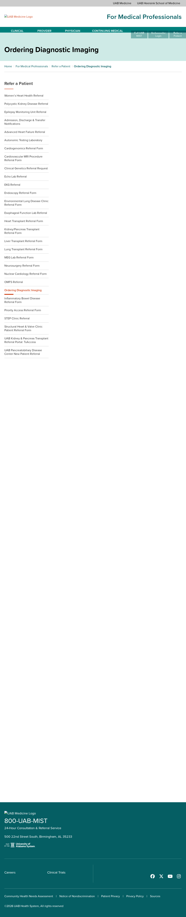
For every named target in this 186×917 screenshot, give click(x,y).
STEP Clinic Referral (17, 318)
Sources (155, 896)
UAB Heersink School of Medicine (158, 3)
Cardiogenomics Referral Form (23, 148)
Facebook (152, 876)
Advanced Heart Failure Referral (24, 132)
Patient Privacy (110, 896)
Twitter (161, 876)
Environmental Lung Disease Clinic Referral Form (26, 203)
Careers (9, 872)
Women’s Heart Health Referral (23, 95)
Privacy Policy (135, 896)
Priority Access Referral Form (22, 310)
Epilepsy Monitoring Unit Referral (25, 112)
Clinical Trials (56, 872)
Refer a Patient (18, 83)
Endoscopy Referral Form (20, 193)
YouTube (170, 876)
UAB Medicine (122, 3)
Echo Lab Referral (15, 176)
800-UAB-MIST (26, 821)
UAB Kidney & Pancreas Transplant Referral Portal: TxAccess (26, 340)
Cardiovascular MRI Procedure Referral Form (23, 158)
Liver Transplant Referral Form (23, 241)
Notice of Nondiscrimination (77, 896)
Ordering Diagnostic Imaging (23, 290)
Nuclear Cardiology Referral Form (25, 274)
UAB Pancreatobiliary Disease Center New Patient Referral (23, 352)
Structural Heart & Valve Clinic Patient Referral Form (23, 328)
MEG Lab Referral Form (19, 257)
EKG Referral (12, 185)
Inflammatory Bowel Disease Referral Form (22, 300)
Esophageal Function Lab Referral (25, 213)
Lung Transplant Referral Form (23, 249)
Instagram (179, 876)
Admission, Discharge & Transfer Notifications (24, 122)
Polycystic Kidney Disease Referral (26, 104)
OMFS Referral (13, 282)
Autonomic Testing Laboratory (23, 140)
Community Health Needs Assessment (28, 896)
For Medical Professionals (144, 16)
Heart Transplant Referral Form (23, 221)
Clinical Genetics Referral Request (26, 168)
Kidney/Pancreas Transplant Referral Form (21, 231)
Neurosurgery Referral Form (22, 266)
